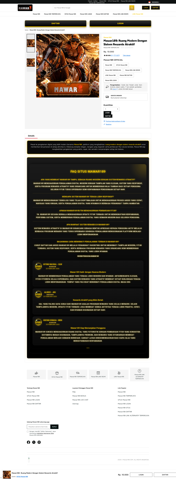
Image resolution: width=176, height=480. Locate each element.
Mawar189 (102, 1)
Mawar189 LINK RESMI (128, 1)
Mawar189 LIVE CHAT (80, 400)
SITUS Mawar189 (113, 1)
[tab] (31, 135)
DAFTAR (56, 23)
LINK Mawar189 (119, 376)
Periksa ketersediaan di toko (115, 121)
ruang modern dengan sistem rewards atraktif (123, 144)
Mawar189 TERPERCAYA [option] (113, 70)
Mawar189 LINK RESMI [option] (132, 70)
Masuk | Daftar (93, 1)
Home (26, 30)
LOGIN (120, 23)
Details (31, 136)
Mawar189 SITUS (124, 408)
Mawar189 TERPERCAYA (97, 3)
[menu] (88, 14)
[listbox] (126, 72)
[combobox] (93, 7)
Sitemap (75, 404)
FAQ (73, 392)
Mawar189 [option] (108, 65)
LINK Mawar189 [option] (110, 75)
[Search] (131, 7)
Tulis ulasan (126, 55)
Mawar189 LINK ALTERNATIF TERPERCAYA (140, 376)
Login (146, 7)
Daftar (155, 7)
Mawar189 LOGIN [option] (111, 80)
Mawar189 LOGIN (33, 400)
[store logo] (25, 7)
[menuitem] (36, 14)
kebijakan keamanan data (45, 433)
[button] (31, 43)
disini (114, 89)
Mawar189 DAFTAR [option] (126, 75)
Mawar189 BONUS (79, 396)
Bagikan (108, 124)
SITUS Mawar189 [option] (121, 65)
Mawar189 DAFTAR (34, 404)
